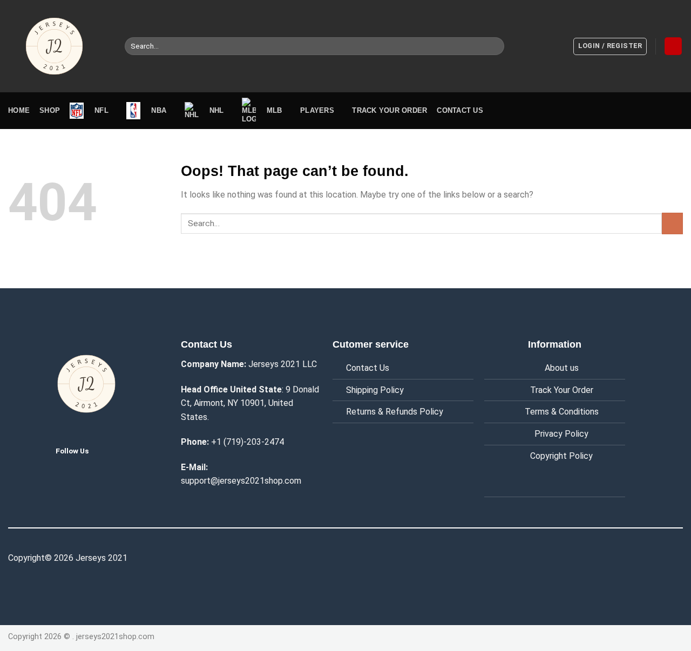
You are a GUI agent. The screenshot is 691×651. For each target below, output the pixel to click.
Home (19, 110)
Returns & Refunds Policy (394, 411)
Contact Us (367, 368)
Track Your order (389, 110)
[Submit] (494, 46)
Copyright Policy (561, 456)
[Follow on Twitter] (106, 450)
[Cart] (673, 46)
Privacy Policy (561, 434)
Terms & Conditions (562, 411)
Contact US (460, 110)
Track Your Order (561, 390)
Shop (49, 110)
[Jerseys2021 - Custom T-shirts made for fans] (58, 46)
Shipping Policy (375, 390)
